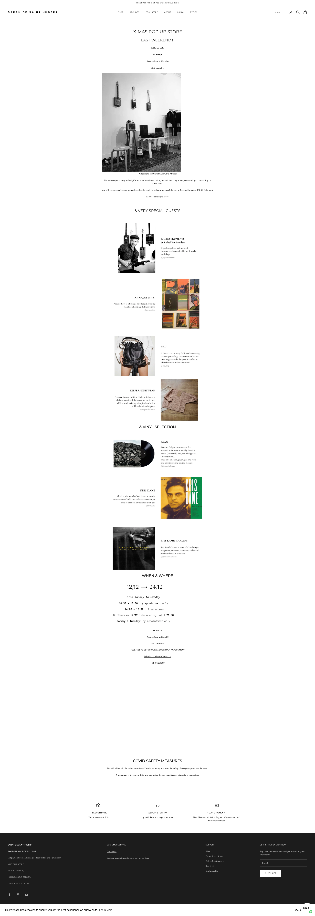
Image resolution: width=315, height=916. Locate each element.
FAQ (208, 851)
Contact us (111, 851)
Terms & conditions (214, 856)
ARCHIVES (134, 12)
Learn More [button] (105, 910)
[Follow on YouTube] (26, 894)
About (167, 12)
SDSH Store (152, 12)
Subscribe (270, 873)
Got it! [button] (298, 910)
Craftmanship (212, 871)
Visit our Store (16, 864)
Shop (120, 12)
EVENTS (193, 12)
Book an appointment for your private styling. (128, 858)
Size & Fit (210, 866)
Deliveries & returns (215, 861)
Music (180, 12)
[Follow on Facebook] (9, 894)
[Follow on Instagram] (18, 894)
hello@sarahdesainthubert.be (157, 656)
